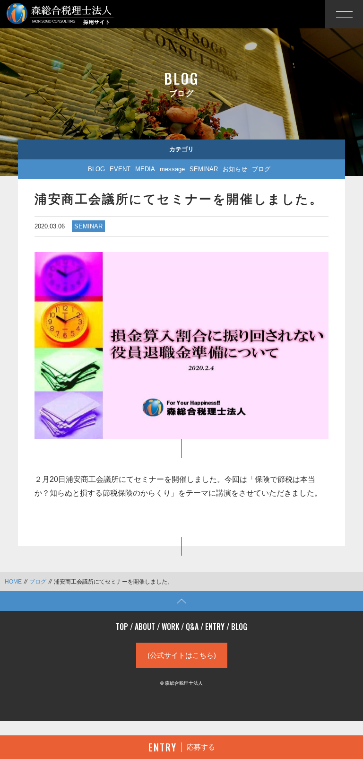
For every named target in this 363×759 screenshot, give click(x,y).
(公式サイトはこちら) (181, 655)
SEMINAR (204, 169)
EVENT (120, 169)
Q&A (192, 626)
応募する (181, 747)
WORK (170, 626)
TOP (122, 626)
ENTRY (215, 626)
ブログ (261, 169)
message (172, 169)
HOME (13, 581)
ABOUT (145, 626)
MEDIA (145, 169)
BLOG (96, 169)
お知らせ (235, 169)
